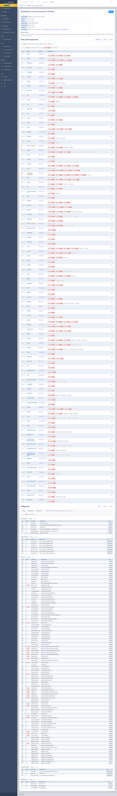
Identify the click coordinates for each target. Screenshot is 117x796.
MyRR (5, 11)
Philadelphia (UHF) (31, 370)
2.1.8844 (22, 794)
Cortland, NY (41, 141)
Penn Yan (29, 205)
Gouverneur (29, 90)
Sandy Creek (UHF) (31, 228)
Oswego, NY (41, 145)
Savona (28, 246)
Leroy (28, 416)
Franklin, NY (41, 122)
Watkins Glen (29, 499)
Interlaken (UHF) (30, 398)
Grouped (24, 510)
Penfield (28, 338)
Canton (28, 99)
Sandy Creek (29, 232)
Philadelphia (29, 72)
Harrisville (29, 237)
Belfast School (30, 434)
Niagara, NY (41, 159)
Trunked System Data (8, 49)
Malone (28, 122)
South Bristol (29, 173)
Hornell (28, 260)
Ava (27, 104)
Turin (28, 113)
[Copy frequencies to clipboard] (112, 54)
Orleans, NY (41, 278)
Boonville (29, 136)
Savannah (29, 163)
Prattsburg (29, 283)
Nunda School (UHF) (31, 481)
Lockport (29, 159)
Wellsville (29, 310)
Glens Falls (29, 361)
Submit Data (6, 18)
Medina (28, 278)
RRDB (21, 5)
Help (5, 86)
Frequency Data (7, 46)
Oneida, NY (41, 104)
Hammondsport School (32, 467)
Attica (28, 168)
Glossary (6, 76)
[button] (111, 1)
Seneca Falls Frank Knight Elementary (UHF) (31, 454)
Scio (28, 365)
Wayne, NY (41, 163)
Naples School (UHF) (31, 430)
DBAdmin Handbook (8, 80)
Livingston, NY (42, 269)
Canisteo (29, 255)
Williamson (29, 301)
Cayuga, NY (41, 177)
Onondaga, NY (42, 58)
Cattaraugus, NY (42, 287)
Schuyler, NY (41, 499)
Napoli (28, 352)
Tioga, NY (41, 306)
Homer (28, 141)
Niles (28, 177)
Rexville (28, 462)
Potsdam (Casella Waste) (32, 402)
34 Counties (31, 20)
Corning (28, 76)
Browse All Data (7, 29)
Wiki (38, 1)
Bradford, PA (41, 375)
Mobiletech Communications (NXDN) (35, 5)
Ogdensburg (29, 108)
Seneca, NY (41, 388)
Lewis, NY (41, 113)
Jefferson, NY (42, 72)
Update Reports (7, 69)
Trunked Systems (8, 66)
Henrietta (29, 347)
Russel (28, 420)
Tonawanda (29, 67)
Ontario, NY (41, 173)
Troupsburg (29, 241)
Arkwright (29, 297)
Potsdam (29, 85)
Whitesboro (29, 219)
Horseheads (29, 214)
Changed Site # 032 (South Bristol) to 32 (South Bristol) (56, 29)
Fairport (28, 150)
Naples (28, 425)
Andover (29, 333)
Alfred (28, 53)
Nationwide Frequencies (9, 32)
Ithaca (28, 127)
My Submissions (7, 22)
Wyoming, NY (41, 168)
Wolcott (28, 490)
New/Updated (39, 510)
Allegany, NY (41, 53)
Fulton (28, 145)
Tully (28, 95)
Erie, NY (40, 67)
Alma (28, 196)
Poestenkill (29, 356)
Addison (28, 292)
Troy (28, 375)
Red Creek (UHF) (30, 495)
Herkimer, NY (41, 186)
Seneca (28, 182)
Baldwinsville (29, 63)
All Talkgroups (31, 510)
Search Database (7, 39)
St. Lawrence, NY (42, 85)
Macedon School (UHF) (32, 448)
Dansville (29, 209)
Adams (28, 154)
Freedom (29, 315)
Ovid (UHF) (29, 393)
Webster (29, 411)
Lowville (28, 118)
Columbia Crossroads (31, 379)
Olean (28, 287)
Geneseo (29, 269)
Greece (28, 342)
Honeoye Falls (30, 329)
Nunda (28, 476)
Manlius (28, 58)
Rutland (28, 81)
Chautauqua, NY (42, 297)
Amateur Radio (7, 56)
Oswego (28, 251)
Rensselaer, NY (42, 356)
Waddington (29, 458)
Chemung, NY (42, 214)
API (4, 83)
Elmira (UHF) (29, 472)
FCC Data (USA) (7, 53)
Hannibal (29, 264)
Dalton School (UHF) (31, 485)
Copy (31, 518)
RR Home (25, 1)
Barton (28, 306)
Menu (112, 11)
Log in (24, 43)
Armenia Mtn (29, 384)
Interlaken (29, 388)
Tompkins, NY (42, 127)
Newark (28, 320)
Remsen (28, 407)
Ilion (28, 186)
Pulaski (28, 223)
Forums (32, 1)
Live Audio (44, 1)
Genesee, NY (41, 416)
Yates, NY (41, 205)
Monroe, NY (41, 150)
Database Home (7, 8)
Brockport (29, 324)
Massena (29, 131)
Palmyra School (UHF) (31, 443)
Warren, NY (41, 361)
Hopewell (29, 200)
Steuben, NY (41, 76)
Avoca (28, 274)
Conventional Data (8, 63)
